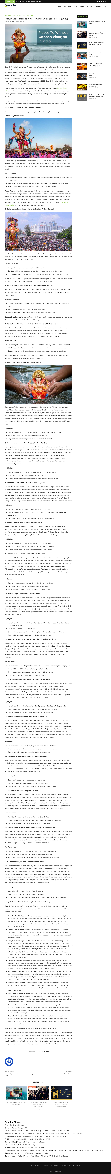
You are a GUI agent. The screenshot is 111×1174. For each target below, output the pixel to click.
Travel (75, 6)
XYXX (48, 1139)
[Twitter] (99, 1)
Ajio (19, 1139)
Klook (38, 1131)
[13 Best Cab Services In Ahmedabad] (82, 87)
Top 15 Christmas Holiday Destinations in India (96, 43)
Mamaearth (21, 1142)
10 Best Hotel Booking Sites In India (97, 74)
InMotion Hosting (83, 1150)
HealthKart (26, 1147)
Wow (28, 1142)
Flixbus (32, 1131)
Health (7, 1147)
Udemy (26, 1156)
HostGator (72, 1150)
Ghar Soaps (40, 1142)
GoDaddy (23, 1150)
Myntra (14, 1139)
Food (69, 6)
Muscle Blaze (16, 1147)
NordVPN (49, 1156)
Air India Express (56, 1131)
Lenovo (30, 1153)
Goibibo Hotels (22, 1136)
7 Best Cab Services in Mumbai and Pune (95, 64)
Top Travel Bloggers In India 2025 (16, 1102)
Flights (7, 1133)
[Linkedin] (105, 1)
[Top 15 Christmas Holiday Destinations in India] (61, 1093)
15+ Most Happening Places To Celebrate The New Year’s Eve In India (97, 33)
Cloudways (63, 1150)
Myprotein (34, 1147)
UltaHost (49, 1150)
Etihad (80, 1133)
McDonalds (21, 1125)
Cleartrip (29, 1133)
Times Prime (40, 1156)
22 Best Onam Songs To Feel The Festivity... (30, 1)
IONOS (55, 1150)
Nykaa (13, 1142)
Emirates (74, 1133)
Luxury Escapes (45, 1136)
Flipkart (20, 1156)
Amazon (13, 1156)
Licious (26, 1128)
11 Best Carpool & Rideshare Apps (97, 53)
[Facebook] (97, 1)
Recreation (99, 6)
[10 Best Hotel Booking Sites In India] (82, 76)
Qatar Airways (49, 1133)
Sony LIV (17, 1145)
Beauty (7, 1142)
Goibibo (21, 1133)
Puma (42, 1139)
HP (26, 1153)
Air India (15, 1133)
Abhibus (21, 1131)
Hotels (7, 1136)
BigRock (31, 1150)
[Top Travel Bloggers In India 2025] (16, 1093)
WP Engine (95, 1150)
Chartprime (58, 1156)
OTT (6, 1145)
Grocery (7, 1128)
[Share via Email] (48, 1052)
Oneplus (45, 1153)
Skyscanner (45, 1131)
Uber (26, 1131)
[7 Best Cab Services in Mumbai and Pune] (82, 66)
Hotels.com (63, 1136)
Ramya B (12, 21)
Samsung (38, 1153)
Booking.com (33, 1136)
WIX (101, 1150)
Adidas (24, 1139)
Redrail (66, 1131)
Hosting (8, 1150)
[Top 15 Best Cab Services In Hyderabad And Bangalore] (82, 97)
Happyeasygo (38, 1133)
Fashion (59, 6)
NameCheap (39, 1150)
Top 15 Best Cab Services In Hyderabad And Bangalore (96, 95)
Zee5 (11, 1145)
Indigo (67, 1133)
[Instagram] (101, 1)
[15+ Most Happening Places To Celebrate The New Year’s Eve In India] (38, 1093)
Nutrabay (42, 1147)
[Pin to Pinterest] (46, 1052)
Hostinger (15, 1150)
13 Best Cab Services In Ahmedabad (95, 85)
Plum (33, 1142)
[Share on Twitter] (44, 1052)
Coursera (66, 1156)
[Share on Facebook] (42, 1052)
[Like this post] (40, 1052)
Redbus (13, 1131)
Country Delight (17, 1128)
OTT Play (31, 1145)
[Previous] (16, 1)
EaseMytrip (60, 1133)
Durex (33, 1156)
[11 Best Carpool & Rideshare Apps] (82, 55)
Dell (21, 1153)
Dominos (13, 1125)
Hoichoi (24, 1145)
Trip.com (55, 1136)
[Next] (18, 1)
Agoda (13, 1136)
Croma (17, 1153)
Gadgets (82, 6)
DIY (65, 6)
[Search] (105, 6)
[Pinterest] (103, 1)
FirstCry (31, 1139)
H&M (37, 1139)
